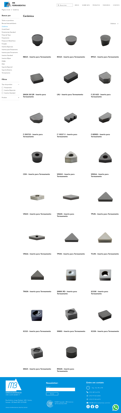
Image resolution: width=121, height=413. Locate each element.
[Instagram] (88, 406)
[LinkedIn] (97, 406)
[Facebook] (92, 406)
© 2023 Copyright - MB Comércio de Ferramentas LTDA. (64, 402)
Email (48, 387)
